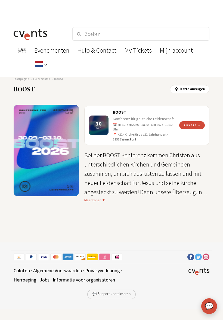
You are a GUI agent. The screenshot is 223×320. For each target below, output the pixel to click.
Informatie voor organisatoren (84, 280)
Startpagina (21, 79)
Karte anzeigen (192, 89)
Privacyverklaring (102, 270)
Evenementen (41, 79)
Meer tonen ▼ (94, 200)
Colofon (22, 270)
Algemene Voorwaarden (57, 270)
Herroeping (25, 280)
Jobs (44, 280)
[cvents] (38, 34)
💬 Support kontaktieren (111, 294)
